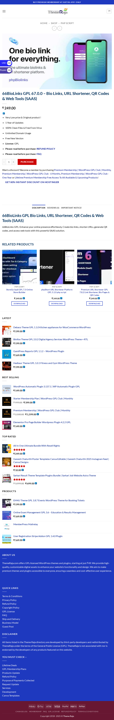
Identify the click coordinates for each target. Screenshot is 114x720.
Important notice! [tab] (71, 208)
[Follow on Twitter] (15, 578)
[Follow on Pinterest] (26, 578)
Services (6, 687)
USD (6, 63)
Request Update (10, 684)
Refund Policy (9, 603)
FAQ (39, 153)
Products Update (11, 672)
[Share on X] (15, 189)
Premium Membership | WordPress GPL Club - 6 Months (31, 173)
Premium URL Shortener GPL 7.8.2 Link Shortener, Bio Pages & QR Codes (95, 292)
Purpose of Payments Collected (18, 680)
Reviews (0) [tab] (53, 208)
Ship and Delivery (11, 619)
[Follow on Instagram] (10, 578)
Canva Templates (11, 695)
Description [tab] (38, 208)
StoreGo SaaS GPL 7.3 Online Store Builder (19, 291)
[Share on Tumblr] (42, 189)
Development (9, 691)
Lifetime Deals (9, 665)
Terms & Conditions (12, 596)
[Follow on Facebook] (5, 578)
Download (19, 303)
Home (44, 23)
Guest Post (8, 626)
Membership (35, 711)
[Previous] (2, 280)
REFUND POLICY (46, 148)
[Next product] (54, 28)
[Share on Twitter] (21, 189)
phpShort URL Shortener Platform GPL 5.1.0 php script (57, 291)
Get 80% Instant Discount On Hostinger (32, 182)
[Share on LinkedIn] (37, 189)
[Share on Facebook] (10, 189)
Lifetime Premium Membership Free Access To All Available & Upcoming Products (56, 177)
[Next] (111, 280)
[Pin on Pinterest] (31, 189)
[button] (4, 11)
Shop (54, 23)
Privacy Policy (9, 600)
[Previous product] (59, 28)
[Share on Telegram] (47, 189)
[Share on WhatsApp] (5, 189)
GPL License (8, 611)
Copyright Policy (10, 607)
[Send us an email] (21, 578)
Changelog (22, 711)
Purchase (27, 161)
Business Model (10, 622)
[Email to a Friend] (26, 189)
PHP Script (67, 23)
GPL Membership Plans (14, 669)
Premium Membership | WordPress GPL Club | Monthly (82, 169)
